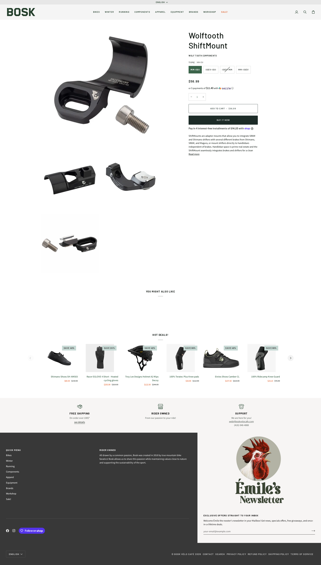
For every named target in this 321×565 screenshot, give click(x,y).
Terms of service (302, 554)
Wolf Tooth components (203, 55)
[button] (96, 12)
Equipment (11, 482)
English (160, 2)
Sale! (8, 499)
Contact (208, 554)
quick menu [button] (13, 450)
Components (12, 471)
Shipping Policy (278, 554)
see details (79, 422)
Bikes (9, 455)
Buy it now (223, 120)
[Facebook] (7, 530)
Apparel (10, 477)
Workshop (11, 493)
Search (220, 554)
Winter (9, 460)
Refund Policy (257, 554)
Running (10, 466)
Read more (194, 154)
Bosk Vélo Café (184, 554)
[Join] (312, 531)
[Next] (291, 358)
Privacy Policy (236, 554)
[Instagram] (13, 530)
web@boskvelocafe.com (241, 421)
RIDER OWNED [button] (107, 450)
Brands (9, 488)
